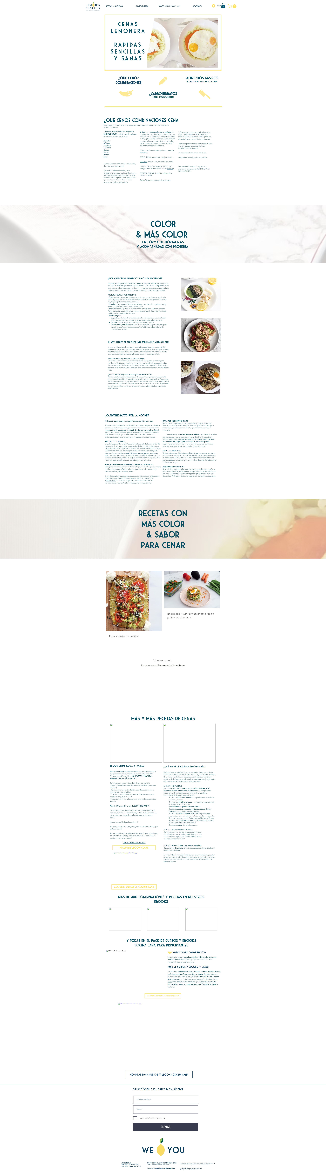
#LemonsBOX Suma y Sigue (134, 455)
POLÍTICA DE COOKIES (129, 1165)
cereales (149, 176)
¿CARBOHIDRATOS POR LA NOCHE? (194, 135)
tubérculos (191, 453)
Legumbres (159, 173)
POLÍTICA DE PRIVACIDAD (131, 1166)
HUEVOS (170, 169)
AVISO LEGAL (126, 1163)
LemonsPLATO (111, 481)
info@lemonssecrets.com (165, 1168)
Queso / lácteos (145, 180)
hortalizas (149, 430)
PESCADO (143, 162)
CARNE (142, 157)
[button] (223, 5)
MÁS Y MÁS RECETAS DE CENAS (163, 718)
